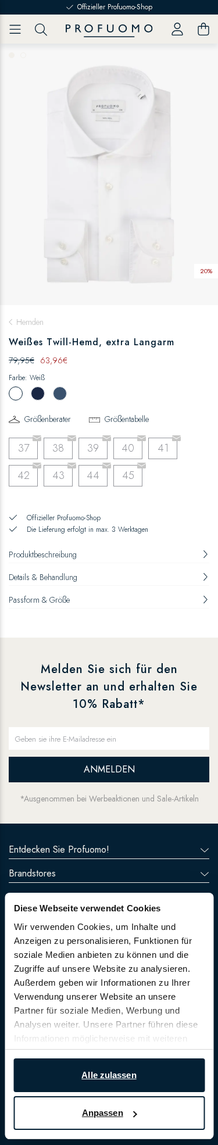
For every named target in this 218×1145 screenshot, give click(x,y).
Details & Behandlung (43, 577)
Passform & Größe (39, 600)
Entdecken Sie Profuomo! (59, 849)
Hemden (30, 322)
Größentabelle (127, 419)
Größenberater (47, 419)
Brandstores (32, 873)
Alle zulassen (108, 1075)
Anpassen (102, 1113)
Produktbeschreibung (43, 554)
